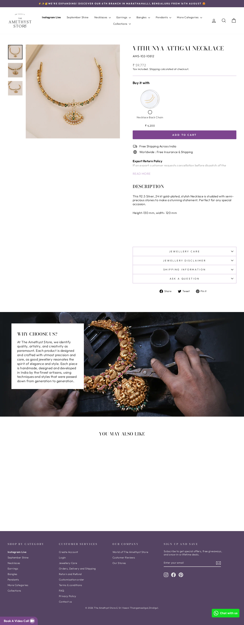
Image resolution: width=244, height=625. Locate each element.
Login (62, 557)
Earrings (122, 17)
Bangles (141, 17)
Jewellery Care (184, 251)
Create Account (68, 552)
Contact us (65, 601)
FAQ (61, 590)
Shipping (154, 69)
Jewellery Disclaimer (184, 260)
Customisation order (71, 579)
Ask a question (185, 278)
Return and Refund (70, 574)
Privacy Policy (67, 596)
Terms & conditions (70, 585)
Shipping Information (184, 269)
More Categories (188, 17)
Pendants (162, 17)
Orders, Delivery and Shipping (77, 568)
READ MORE (142, 174)
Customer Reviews (123, 557)
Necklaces (101, 17)
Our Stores (119, 563)
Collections (120, 23)
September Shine (78, 17)
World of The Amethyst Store (130, 552)
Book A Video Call (17, 621)
